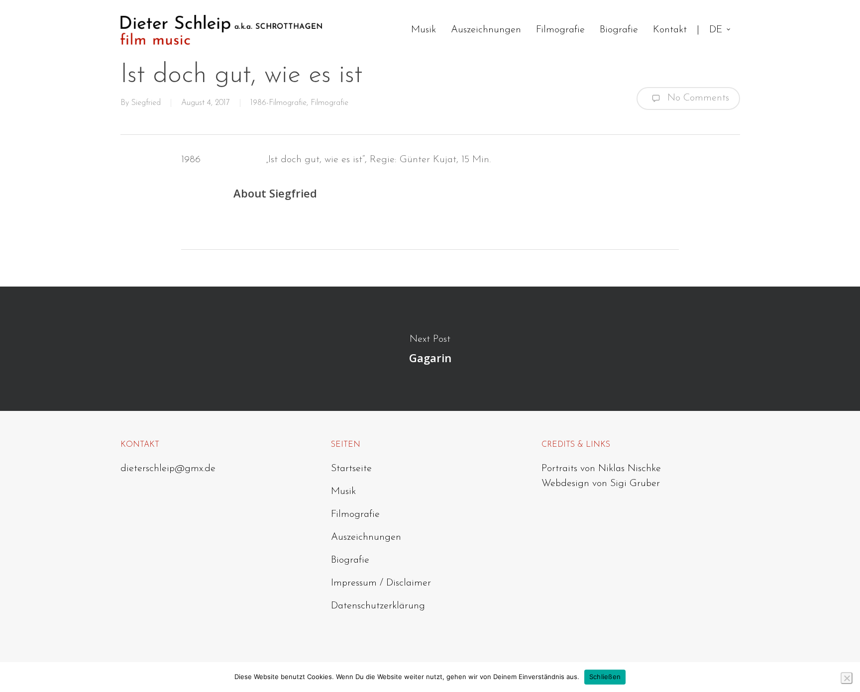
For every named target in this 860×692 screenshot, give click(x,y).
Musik (343, 491)
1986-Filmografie (278, 103)
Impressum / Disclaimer (381, 583)
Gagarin (430, 349)
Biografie (350, 560)
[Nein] (847, 678)
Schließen (605, 677)
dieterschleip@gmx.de (167, 469)
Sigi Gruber (635, 484)
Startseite (351, 469)
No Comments (696, 97)
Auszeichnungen (366, 537)
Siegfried (146, 103)
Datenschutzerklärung (378, 606)
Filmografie (329, 103)
